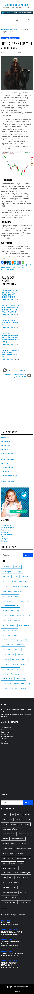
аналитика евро (10, 630)
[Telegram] (18, 262)
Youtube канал (6, 526)
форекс (7, 684)
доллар (24, 640)
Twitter (4, 537)
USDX (16, 586)
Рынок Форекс (14, 38)
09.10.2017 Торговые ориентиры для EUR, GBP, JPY (15, 375)
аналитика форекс (10, 635)
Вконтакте (5, 530)
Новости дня (7, 471)
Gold (6, 581)
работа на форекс (19, 659)
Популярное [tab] (5, 915)
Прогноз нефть (23, 615)
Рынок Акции (6, 450)
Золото (25, 601)
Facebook (4, 532)
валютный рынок (10, 640)
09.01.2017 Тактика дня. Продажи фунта (9, 964)
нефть (6, 659)
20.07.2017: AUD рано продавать (12, 953)
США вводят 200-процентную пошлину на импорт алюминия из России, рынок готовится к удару (10, 337)
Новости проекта (7, 481)
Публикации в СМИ (10, 475)
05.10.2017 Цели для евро (17, 370)
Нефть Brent (8, 615)
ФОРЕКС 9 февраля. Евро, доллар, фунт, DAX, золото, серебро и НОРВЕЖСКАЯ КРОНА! (10, 294)
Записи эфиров (8, 467)
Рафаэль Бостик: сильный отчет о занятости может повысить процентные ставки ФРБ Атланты (11, 309)
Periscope (4, 541)
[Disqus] (17, 405)
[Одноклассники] (13, 262)
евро (3, 267)
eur (17, 567)
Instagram (4, 539)
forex (6, 577)
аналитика (24, 625)
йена (8, 267)
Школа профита (7, 454)
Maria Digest (5, 464)
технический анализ (11, 674)
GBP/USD (25, 577)
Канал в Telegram (7, 528)
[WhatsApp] (23, 262)
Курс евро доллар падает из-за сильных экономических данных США (10, 353)
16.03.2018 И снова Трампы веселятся (10, 942)
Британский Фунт (13, 265)
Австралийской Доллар (12, 591)
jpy (14, 581)
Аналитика (5, 38)
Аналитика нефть (10, 596)
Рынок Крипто (6, 446)
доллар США (26, 265)
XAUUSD (25, 586)
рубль (6, 664)
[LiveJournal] (7, 262)
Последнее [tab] (14, 915)
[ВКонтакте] (2, 262)
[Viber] (20, 262)
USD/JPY (6, 586)
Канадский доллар (11, 606)
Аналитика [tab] (22, 915)
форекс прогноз (10, 688)
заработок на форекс (11, 650)
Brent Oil (7, 567)
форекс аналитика (22, 684)
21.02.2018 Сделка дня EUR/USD (11, 932)
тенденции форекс (11, 669)
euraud (18, 572)
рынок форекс (18, 664)
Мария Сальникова (16, 5)
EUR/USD (7, 572)
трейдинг (8, 679)
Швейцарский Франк (11, 620)
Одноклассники (7, 534)
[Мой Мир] (10, 262)
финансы (20, 679)
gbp (15, 577)
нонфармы (15, 267)
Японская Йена (7, 270)
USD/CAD (23, 581)
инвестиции (8, 654)
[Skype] (15, 262)
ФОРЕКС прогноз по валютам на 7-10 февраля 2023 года (10, 323)
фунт (23, 267)
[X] (5, 262)
